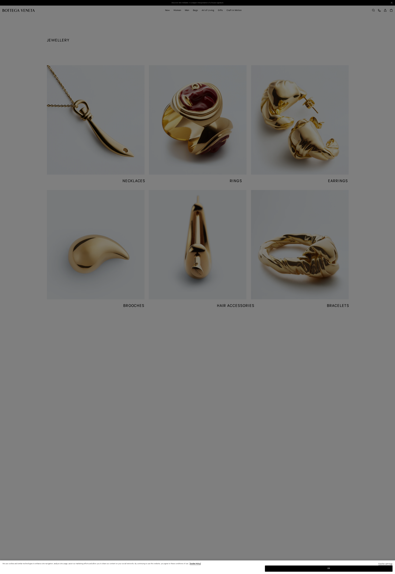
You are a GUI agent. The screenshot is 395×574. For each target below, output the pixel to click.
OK (328, 568)
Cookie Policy (195, 564)
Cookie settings (385, 564)
